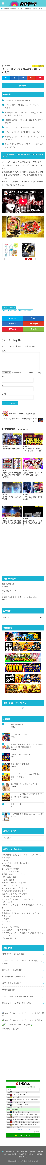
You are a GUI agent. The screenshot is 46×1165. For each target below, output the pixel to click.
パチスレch (6, 910)
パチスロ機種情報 (8, 1151)
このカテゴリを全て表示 (23, 1129)
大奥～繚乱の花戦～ (26, 311)
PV (5, 311)
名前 (3, 376)
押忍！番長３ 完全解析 (20, 764)
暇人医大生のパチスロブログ (13, 874)
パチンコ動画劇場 (9, 877)
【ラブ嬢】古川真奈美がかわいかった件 (27, 814)
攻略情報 (32, 1151)
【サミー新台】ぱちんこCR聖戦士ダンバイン (22, 132)
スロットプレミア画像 (11, 927)
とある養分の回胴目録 (11, 869)
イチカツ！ (6, 919)
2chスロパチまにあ (9, 885)
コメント (5, 351)
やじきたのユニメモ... (10, 591)
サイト (4, 394)
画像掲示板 (22, 1154)
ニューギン (13, 311)
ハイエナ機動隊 (8, 880)
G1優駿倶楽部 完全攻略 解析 (13, 977)
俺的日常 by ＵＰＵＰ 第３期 (14, 883)
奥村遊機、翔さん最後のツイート (24, 784)
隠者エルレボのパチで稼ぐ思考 (14, 894)
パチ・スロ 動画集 (10, 1154)
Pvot (3, 924)
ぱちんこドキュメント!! (11, 871)
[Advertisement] (23, 35)
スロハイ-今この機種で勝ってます (15, 863)
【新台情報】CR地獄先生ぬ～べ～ (18, 100)
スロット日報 (7, 916)
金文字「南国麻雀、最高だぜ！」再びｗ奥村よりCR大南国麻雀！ (27, 745)
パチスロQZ (6, 866)
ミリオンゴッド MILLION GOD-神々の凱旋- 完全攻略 (26, 775)
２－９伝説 (6, 860)
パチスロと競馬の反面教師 (12, 896)
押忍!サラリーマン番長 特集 (13, 954)
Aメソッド (6, 922)
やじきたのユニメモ (19, 734)
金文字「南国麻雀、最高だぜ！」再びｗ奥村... (20, 597)
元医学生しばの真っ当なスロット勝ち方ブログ (20, 913)
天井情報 (40, 1151)
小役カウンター (8, 902)
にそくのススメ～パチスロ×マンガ (16, 930)
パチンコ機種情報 (9, 307)
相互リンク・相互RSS (35, 1154)
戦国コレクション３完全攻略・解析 (16, 1003)
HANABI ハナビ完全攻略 (20, 754)
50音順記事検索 (8, 584)
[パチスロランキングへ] (31, 1026)
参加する (37, 1131)
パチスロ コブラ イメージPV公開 (19, 127)
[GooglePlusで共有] (31, 78)
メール (4, 385)
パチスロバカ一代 (9, 938)
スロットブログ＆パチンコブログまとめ (18, 899)
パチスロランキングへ (11, 1029)
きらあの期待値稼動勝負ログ (13, 891)
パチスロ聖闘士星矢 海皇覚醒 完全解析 (18, 996)
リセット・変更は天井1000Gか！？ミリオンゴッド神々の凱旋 (27, 795)
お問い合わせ (23, 1156)
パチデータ (22, 1161)
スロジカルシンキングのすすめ (14, 888)
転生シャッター (17, 804)
